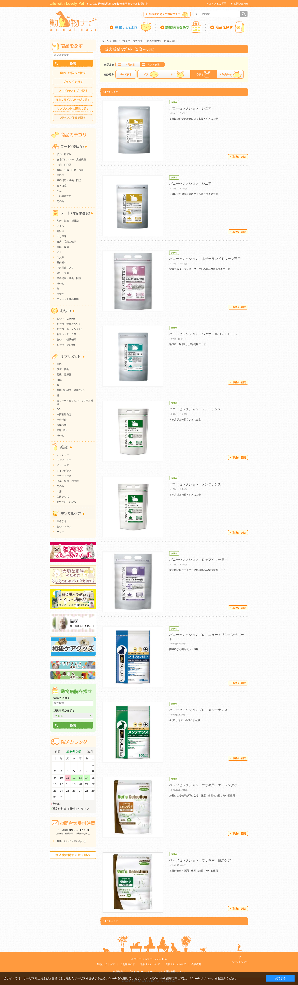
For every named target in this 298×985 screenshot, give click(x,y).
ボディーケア (64, 460)
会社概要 (196, 964)
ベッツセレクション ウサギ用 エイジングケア (205, 785)
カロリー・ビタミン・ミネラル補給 (75, 402)
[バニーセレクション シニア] (133, 131)
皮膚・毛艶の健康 (66, 241)
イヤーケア (63, 465)
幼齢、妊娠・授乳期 (68, 220)
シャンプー (63, 454)
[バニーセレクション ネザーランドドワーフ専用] (133, 281)
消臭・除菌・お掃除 (68, 481)
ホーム (105, 41)
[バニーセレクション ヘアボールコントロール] (133, 356)
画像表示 (127, 64)
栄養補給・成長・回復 (69, 180)
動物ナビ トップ (106, 964)
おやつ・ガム (64, 526)
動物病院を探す (181, 27)
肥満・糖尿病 (64, 154)
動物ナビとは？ (133, 27)
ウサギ (60, 293)
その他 (60, 201)
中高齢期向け (64, 414)
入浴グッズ (63, 496)
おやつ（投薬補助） (68, 339)
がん (59, 191)
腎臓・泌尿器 (64, 374)
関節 (59, 364)
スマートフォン (153, 958)
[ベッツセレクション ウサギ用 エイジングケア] (133, 807)
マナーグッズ (64, 475)
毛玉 (59, 252)
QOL (59, 409)
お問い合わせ (241, 3)
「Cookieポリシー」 (202, 978)
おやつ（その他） (66, 344)
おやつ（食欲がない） (69, 323)
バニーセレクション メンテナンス (195, 409)
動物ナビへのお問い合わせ (71, 841)
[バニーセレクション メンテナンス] (133, 431)
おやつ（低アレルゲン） (70, 329)
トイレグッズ (64, 470)
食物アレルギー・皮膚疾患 (71, 159)
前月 (58, 751)
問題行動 (61, 430)
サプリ (60, 531)
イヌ (150, 74)
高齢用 (60, 231)
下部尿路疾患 (64, 196)
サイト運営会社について (171, 971)
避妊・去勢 (63, 273)
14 (86, 777)
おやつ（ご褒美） (66, 318)
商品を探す (227, 27)
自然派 (60, 257)
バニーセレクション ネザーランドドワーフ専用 (205, 258)
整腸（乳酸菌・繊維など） (71, 390)
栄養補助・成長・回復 (69, 278)
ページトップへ (239, 961)
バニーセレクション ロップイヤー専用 (198, 559)
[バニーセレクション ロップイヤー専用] (133, 582)
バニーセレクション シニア (190, 108)
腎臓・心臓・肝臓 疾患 (70, 169)
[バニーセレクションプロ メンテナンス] (133, 732)
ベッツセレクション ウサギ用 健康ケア (200, 860)
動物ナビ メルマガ (176, 964)
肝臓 (59, 379)
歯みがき (61, 521)
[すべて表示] (125, 74)
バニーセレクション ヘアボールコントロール (203, 334)
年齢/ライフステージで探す (128, 41)
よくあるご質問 (217, 3)
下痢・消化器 (64, 164)
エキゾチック (230, 74)
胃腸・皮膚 (63, 246)
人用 (59, 491)
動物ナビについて (150, 964)
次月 (90, 751)
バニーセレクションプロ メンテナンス (198, 710)
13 (80, 777)
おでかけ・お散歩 (66, 502)
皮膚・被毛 (63, 369)
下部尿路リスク (65, 267)
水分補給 (61, 419)
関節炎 (60, 175)
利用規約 (118, 971)
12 (74, 777)
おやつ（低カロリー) (68, 334)
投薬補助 (61, 425)
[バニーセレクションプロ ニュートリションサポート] (133, 657)
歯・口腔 (61, 185)
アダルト (61, 226)
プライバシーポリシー (140, 971)
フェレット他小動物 (68, 299)
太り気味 (61, 236)
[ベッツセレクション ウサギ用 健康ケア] (133, 882)
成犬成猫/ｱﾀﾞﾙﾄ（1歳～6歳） (162, 41)
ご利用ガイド (127, 964)
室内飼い (61, 262)
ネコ (177, 74)
